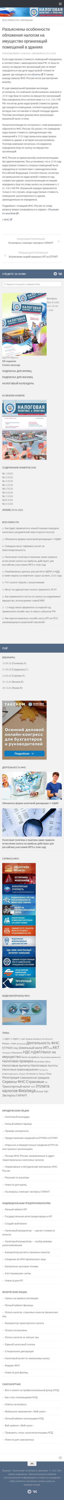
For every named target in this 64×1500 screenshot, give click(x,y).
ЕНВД (15, 1048)
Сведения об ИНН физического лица (25, 1259)
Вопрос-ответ (9, 1043)
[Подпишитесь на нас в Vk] (60, 274)
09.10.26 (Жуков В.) (12, 688)
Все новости (10, 20)
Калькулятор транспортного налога (24, 1323)
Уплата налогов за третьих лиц (22, 1337)
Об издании (9, 361)
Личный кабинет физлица (19, 1305)
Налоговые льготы (44, 1065)
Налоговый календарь (17, 1117)
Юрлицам (27, 20)
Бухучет (49, 1038)
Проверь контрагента (17, 1131)
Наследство (43, 1070)
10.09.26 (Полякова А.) (14, 663)
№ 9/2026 (7, 504)
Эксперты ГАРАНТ (14, 1095)
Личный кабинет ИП (16, 1209)
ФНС (6, 219)
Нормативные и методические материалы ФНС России (29, 1168)
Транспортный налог (16, 1086)
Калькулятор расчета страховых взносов (27, 1252)
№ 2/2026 (7, 477)
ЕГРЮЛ (7, 1048)
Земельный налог (31, 1048)
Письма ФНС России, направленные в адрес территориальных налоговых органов (28, 1157)
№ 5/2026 (7, 488)
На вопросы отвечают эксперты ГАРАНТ (27, 1191)
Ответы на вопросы (16, 1404)
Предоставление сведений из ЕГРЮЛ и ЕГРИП (31, 1138)
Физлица (27, 1090)
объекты (35, 74)
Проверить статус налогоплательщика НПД (29, 1432)
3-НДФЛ (15, 1039)
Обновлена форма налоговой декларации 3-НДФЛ (33, 539)
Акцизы (29, 1039)
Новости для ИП (14, 1280)
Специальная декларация (19, 1351)
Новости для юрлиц (15, 1184)
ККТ (56, 1047)
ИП (46, 1047)
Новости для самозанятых (19, 1439)
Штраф (39, 1091)
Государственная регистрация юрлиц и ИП (28, 1216)
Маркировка (17, 1052)
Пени (48, 1073)
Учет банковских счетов (18, 1273)
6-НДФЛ (22, 1039)
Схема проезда (11, 365)
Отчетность (32, 1073)
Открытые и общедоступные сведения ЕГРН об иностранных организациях (30, 1147)
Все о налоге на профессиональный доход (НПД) (32, 1390)
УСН (33, 1086)
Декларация (21, 1043)
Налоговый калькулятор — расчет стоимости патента (28, 1232)
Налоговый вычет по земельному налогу (27, 1358)
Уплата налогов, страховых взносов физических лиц (30, 1314)
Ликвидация (6, 1053)
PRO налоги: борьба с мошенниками (24, 582)
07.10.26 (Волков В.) (13, 682)
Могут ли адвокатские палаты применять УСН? (31, 589)
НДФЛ (36, 1052)
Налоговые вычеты (16, 1065)
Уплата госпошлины (16, 1330)
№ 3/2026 (7, 481)
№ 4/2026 (7, 485)
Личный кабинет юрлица (18, 1124)
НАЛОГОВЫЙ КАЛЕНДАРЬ (18, 383)
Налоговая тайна (42, 1061)
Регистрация (10, 1077)
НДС (27, 1052)
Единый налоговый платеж (20, 1344)
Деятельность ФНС (42, 1043)
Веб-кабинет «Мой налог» (19, 1425)
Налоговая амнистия (50, 1057)
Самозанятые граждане (34, 1077)
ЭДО (46, 1091)
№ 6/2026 (7, 492)
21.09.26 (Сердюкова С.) (15, 669)
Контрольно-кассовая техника (21, 1266)
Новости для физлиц (16, 1372)
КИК (50, 1048)
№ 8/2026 (7, 500)
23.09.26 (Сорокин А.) (13, 675)
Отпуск (22, 1073)
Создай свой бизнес (16, 1223)
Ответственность (10, 1073)
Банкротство (39, 1038)
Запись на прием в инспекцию (21, 1298)
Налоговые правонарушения (20, 1069)
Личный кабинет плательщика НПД (24, 1418)
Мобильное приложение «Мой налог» (25, 1411)
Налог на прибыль (30, 1057)
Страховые (35, 1081)
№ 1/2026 (7, 473)
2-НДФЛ (6, 1039)
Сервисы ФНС (13, 1081)
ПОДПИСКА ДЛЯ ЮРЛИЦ (17, 371)
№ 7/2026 (7, 496)
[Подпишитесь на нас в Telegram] (55, 274)
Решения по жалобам (17, 1177)
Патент (42, 1073)
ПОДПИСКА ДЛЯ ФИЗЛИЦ (17, 377)
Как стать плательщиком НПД (21, 1397)
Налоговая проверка (17, 1061)
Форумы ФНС (12, 1365)
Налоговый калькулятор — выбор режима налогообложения (27, 1243)
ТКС (46, 1082)
